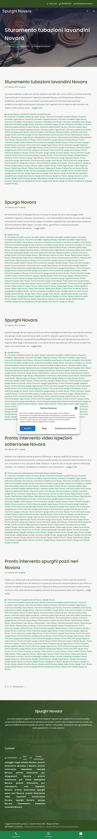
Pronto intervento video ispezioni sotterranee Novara (28, 473)
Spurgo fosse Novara (56, 178)
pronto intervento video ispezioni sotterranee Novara (25, 796)
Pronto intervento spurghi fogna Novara (42, 145)
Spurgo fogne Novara (39, 178)
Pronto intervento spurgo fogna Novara (28, 158)
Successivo (19, 686)
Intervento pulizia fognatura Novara (25, 130)
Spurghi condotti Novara (14, 173)
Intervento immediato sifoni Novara (77, 122)
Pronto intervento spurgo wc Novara (25, 651)
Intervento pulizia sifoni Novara (42, 132)
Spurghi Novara (16, 11)
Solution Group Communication (58, 827)
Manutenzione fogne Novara (22, 137)
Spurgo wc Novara (66, 181)
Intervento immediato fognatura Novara (41, 119)
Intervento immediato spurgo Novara (49, 124)
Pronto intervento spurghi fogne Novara (27, 147)
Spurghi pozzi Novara (26, 176)
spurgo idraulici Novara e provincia (29, 540)
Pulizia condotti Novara (47, 166)
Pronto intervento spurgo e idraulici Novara (35, 155)
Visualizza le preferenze (65, 428)
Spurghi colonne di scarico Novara (74, 171)
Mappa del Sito (53, 824)
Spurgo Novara (13, 114)
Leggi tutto (37, 108)
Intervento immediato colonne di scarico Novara (26, 117)
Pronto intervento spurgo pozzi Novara (20, 163)
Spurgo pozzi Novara (33, 181)
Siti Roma (75, 827)
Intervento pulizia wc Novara (67, 132)
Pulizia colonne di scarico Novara (24, 166)
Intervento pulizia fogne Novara (52, 130)
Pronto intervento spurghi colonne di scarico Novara (57, 140)
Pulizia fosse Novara (36, 168)
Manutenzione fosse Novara (45, 137)
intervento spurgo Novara (27, 135)
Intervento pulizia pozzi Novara (17, 132)
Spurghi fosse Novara (51, 173)
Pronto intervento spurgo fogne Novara (41, 646)
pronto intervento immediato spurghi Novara (25, 769)
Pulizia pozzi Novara (53, 168)
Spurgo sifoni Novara (50, 181)
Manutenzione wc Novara (26, 140)
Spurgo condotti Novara (20, 178)
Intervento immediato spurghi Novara (19, 124)
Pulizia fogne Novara (19, 168)
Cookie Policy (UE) (37, 824)
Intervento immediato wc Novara (78, 124)
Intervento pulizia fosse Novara (78, 130)
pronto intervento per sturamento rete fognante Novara (25, 786)
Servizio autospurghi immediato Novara (56, 530)
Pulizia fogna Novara (65, 166)
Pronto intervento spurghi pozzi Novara (32, 150)
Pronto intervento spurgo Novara (76, 160)
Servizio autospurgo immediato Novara (45, 171)
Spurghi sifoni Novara (43, 176)
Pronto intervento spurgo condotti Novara (34, 641)
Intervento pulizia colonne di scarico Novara (22, 127)
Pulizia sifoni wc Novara (71, 168)
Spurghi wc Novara (60, 176)
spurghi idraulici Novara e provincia (73, 173)
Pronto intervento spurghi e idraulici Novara (50, 142)
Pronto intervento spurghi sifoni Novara (65, 150)
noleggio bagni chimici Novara (21, 762)
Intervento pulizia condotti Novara (53, 127)
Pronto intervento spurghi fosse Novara (59, 147)
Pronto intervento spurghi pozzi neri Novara (24, 600)
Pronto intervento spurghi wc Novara (45, 638)
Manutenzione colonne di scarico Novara (54, 135)
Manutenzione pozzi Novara (68, 137)
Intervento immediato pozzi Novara (48, 122)
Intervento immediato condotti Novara (61, 117)
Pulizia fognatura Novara (45, 527)
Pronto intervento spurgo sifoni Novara (51, 163)
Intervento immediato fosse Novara (19, 122)
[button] (76, 408)
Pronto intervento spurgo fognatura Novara (62, 158)
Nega (44, 428)
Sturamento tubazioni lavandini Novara (46, 82)
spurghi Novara (25, 800)
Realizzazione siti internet (34, 827)
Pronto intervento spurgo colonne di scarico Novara (49, 153)
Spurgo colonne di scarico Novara (33, 537)
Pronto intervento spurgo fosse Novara (46, 160)
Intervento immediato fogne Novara (72, 119)
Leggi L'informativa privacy (16, 824)
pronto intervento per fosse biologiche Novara (25, 779)
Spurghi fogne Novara (33, 173)
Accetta (27, 428)
